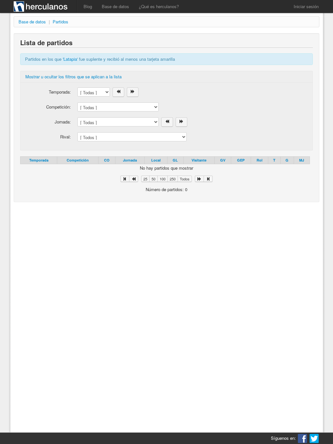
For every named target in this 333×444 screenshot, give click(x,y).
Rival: (65, 137)
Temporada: (60, 92)
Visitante (199, 160)
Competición (78, 160)
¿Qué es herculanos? (159, 6)
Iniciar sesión (306, 6)
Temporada (38, 160)
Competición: (58, 107)
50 (153, 178)
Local (156, 160)
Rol (259, 160)
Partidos (60, 22)
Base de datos (115, 6)
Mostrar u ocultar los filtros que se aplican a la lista (73, 76)
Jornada (130, 160)
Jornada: (63, 122)
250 (173, 178)
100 (163, 178)
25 (145, 178)
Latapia (70, 59)
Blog (88, 6)
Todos (185, 178)
